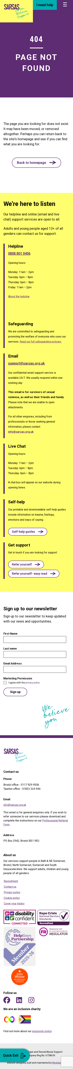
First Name (11, 633)
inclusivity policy (42, 1031)
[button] (36, 163)
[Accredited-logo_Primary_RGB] (53, 917)
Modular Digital (60, 1062)
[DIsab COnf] (19, 917)
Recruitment (11, 881)
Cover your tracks (14, 903)
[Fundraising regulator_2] (53, 932)
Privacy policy (12, 892)
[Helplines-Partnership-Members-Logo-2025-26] (19, 946)
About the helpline (19, 296)
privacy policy (32, 682)
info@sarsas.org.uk (21, 431)
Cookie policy (12, 898)
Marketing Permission (18, 678)
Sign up (15, 692)
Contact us (10, 886)
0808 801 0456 (19, 253)
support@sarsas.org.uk (26, 363)
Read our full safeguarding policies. (41, 341)
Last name (10, 648)
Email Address (13, 663)
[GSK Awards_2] (19, 976)
